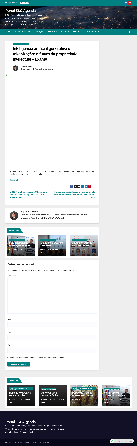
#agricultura (39, 69)
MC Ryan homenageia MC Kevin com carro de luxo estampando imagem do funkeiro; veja (28, 195)
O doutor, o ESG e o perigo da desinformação (51, 245)
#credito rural (50, 69)
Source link (14, 180)
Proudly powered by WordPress (15, 442)
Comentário (12, 275)
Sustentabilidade (92, 32)
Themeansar (45, 442)
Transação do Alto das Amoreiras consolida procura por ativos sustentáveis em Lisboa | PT (74, 195)
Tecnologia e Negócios (48, 389)
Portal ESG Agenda (20, 11)
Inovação (39, 32)
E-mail (10, 332)
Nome (10, 319)
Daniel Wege (27, 66)
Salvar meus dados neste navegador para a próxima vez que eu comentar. (38, 358)
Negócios (52, 32)
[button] (126, 32)
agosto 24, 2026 (17, 399)
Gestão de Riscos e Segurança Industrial (19, 389)
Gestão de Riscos (22, 32)
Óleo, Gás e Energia (70, 32)
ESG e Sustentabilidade (20, 44)
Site (8, 345)
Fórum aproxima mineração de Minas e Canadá (20, 245)
